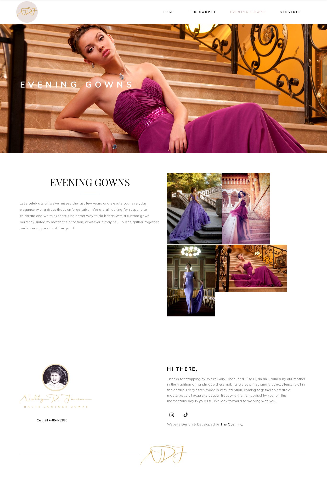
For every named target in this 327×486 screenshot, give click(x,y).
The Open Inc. (231, 424)
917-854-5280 (56, 420)
